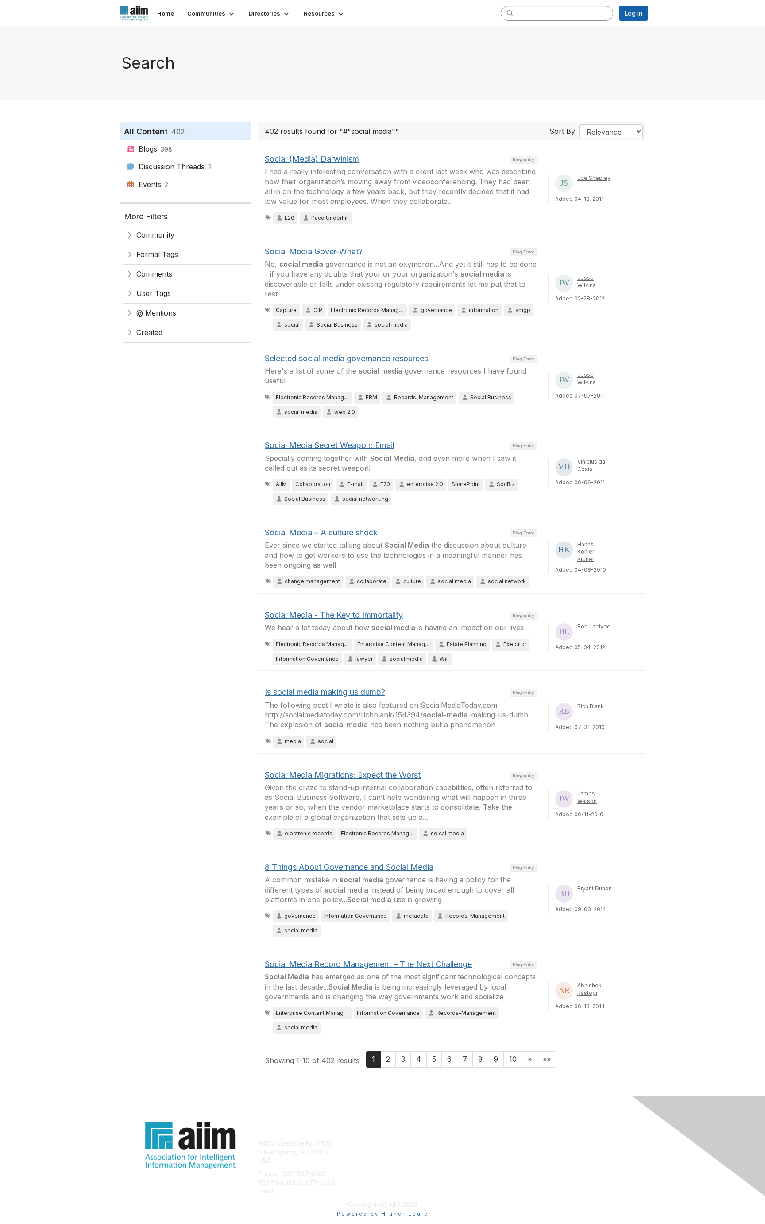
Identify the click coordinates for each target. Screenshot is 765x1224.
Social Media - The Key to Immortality (334, 615)
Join (392, 1143)
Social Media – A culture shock (321, 532)
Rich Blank (590, 706)
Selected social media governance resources (346, 358)
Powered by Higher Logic (383, 1214)
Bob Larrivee (593, 626)
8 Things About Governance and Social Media (349, 867)
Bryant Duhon (594, 888)
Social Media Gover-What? (314, 251)
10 (513, 1059)
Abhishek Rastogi (589, 989)
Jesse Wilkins (586, 281)
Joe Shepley (593, 178)
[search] (510, 13)
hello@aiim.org (297, 1191)
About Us (527, 1143)
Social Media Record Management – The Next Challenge (368, 964)
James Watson (587, 797)
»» (547, 1059)
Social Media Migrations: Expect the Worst (343, 775)
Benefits (398, 1152)
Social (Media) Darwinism (312, 159)
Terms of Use (533, 1152)
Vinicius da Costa (591, 465)
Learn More (403, 1160)
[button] (211, 13)
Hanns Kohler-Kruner (587, 552)
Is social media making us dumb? (325, 692)
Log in (633, 13)
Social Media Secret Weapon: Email (329, 445)
